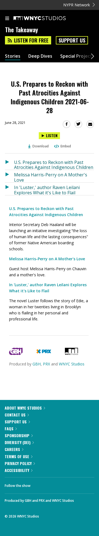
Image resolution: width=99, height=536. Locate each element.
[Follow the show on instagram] (70, 484)
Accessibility (17, 470)
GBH (36, 364)
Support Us (72, 40)
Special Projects (77, 56)
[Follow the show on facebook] (40, 484)
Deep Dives (40, 56)
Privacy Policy (18, 463)
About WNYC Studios (23, 408)
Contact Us (15, 415)
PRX (46, 364)
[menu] (7, 18)
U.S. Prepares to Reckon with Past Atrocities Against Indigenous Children (53, 164)
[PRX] (43, 353)
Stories (12, 56)
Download (40, 146)
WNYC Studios (71, 364)
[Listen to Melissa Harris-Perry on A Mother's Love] (9, 176)
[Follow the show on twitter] (55, 484)
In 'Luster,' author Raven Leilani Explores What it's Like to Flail (47, 189)
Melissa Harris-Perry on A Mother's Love (50, 177)
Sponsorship (17, 435)
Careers (12, 449)
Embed (66, 146)
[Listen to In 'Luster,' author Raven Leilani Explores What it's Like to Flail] (9, 189)
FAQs (9, 428)
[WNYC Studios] (71, 353)
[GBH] (16, 353)
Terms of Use (17, 456)
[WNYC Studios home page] (46, 18)
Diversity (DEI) (18, 442)
